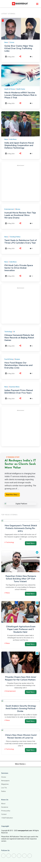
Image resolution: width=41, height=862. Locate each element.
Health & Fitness (9, 89)
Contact (4, 814)
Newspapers (5, 780)
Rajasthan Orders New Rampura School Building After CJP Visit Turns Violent (21, 579)
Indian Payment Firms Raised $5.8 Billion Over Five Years (18, 391)
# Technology (9, 542)
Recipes (17, 359)
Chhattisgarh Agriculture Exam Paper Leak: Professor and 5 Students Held (20, 629)
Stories (3, 777)
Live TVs (4, 787)
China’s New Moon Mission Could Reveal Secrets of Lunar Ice (20, 736)
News (6, 42)
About (3, 803)
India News (13, 139)
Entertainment (9, 209)
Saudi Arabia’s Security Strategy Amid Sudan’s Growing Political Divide (21, 709)
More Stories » (20, 764)
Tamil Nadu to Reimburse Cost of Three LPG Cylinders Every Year (20, 241)
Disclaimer (4, 807)
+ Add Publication (7, 818)
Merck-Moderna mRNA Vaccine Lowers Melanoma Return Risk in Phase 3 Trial (20, 95)
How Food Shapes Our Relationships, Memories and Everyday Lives (18, 365)
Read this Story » (12, 495)
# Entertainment (10, 691)
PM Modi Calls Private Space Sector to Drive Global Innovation (18, 268)
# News (7, 593)
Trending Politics (14, 237)
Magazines (5, 784)
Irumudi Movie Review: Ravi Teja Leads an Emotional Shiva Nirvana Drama (20, 215)
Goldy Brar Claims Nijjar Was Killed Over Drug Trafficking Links (18, 48)
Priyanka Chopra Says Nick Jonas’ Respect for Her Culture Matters (20, 678)
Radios (3, 791)
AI (14, 331)
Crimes (11, 42)
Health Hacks (20, 89)
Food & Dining (8, 359)
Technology (8, 331)
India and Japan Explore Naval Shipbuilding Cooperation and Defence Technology (19, 145)
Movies (17, 209)
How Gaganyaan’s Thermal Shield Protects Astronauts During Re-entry (21, 528)
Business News (14, 387)
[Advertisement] (22, 182)
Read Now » (30, 543)
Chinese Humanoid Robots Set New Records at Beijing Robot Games (19, 338)
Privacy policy (5, 810)
